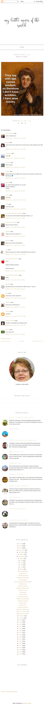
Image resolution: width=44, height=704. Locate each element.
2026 (20, 543)
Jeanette (8, 302)
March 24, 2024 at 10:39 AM (16, 298)
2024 (20, 548)
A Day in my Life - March (22, 611)
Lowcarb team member (12, 258)
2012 (20, 643)
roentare (8, 162)
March (21, 569)
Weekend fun (23, 603)
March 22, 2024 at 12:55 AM (16, 149)
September (22, 556)
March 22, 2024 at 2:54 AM (15, 158)
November (22, 552)
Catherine (8, 153)
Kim (7, 249)
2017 (20, 632)
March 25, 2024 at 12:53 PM (16, 325)
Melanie (8, 284)
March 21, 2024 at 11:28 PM (16, 138)
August (22, 558)
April (21, 567)
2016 (20, 635)
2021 (20, 624)
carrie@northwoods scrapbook (14, 213)
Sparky (7, 171)
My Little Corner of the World (22, 23)
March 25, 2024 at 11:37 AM (16, 316)
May (21, 565)
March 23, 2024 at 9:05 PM (15, 280)
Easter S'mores (23, 590)
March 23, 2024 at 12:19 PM (16, 254)
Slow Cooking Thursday (18, 486)
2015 (20, 637)
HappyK (8, 231)
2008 (20, 652)
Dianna (8, 329)
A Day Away (23, 592)
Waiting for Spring (23, 601)
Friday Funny (14, 429)
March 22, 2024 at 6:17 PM (15, 245)
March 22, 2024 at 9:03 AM (15, 191)
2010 (20, 647)
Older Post (6, 341)
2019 (20, 628)
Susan (7, 142)
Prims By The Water (11, 222)
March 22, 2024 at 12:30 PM (16, 209)
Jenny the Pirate (10, 320)
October (21, 554)
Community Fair (15, 463)
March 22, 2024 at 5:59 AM (15, 167)
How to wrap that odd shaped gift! (23, 440)
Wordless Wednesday (17, 509)
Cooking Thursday (16, 474)
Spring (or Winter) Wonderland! (22, 582)
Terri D (7, 195)
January (21, 618)
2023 (20, 620)
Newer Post (38, 341)
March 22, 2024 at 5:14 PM (15, 218)
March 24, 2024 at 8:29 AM (15, 289)
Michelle (8, 240)
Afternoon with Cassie (23, 613)
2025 (20, 546)
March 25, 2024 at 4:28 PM (15, 334)
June (21, 563)
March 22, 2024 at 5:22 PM (15, 227)
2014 (20, 639)
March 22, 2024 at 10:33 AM (16, 200)
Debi (7, 204)
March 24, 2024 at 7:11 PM (15, 307)
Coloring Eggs (23, 579)
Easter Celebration (23, 571)
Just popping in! (15, 497)
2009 (20, 649)
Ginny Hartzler (10, 133)
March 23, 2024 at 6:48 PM (15, 271)
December (22, 550)
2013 (20, 641)
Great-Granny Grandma (12, 275)
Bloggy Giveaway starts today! (21, 417)
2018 (20, 630)
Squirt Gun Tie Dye (16, 452)
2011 (20, 645)
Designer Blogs (27, 703)
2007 (20, 654)
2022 (20, 622)
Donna (7, 182)
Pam (7, 293)
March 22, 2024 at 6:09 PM (15, 236)
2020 (20, 626)
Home (22, 47)
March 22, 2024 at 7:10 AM (15, 178)
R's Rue (8, 311)
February (21, 615)
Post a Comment (5, 338)
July (21, 560)
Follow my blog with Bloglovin (9, 691)
